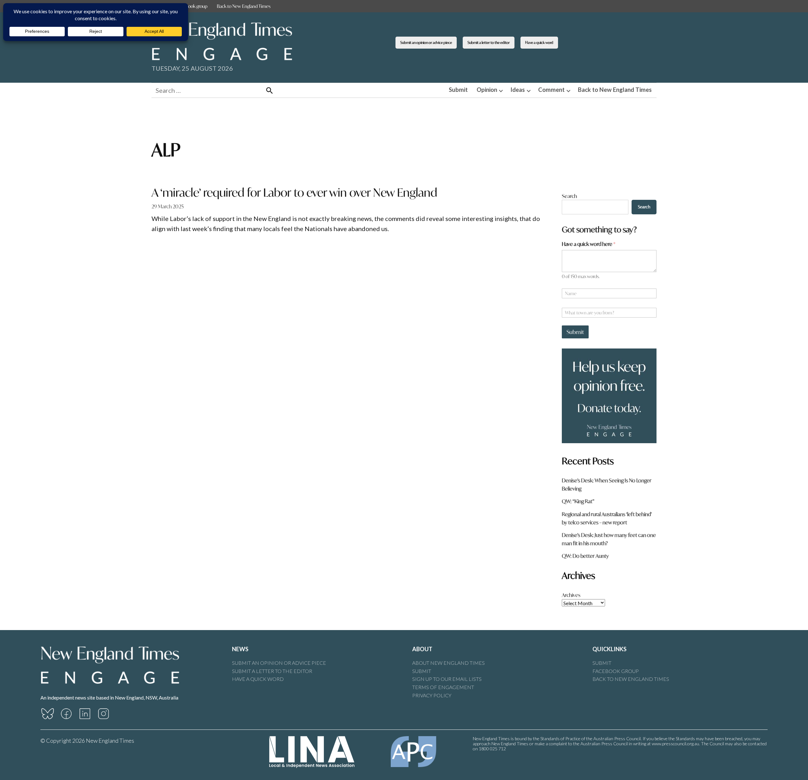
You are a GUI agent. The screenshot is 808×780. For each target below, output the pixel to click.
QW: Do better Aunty (585, 555)
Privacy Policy (431, 695)
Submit (458, 89)
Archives (571, 595)
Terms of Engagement (443, 687)
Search (569, 196)
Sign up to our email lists (447, 679)
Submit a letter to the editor (488, 42)
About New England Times (448, 663)
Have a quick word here (588, 244)
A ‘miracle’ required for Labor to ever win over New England (294, 192)
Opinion (487, 89)
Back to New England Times (243, 6)
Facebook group (192, 6)
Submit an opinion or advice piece (426, 42)
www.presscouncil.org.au (675, 743)
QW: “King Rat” (578, 501)
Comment (551, 89)
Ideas (517, 89)
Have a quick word (539, 42)
